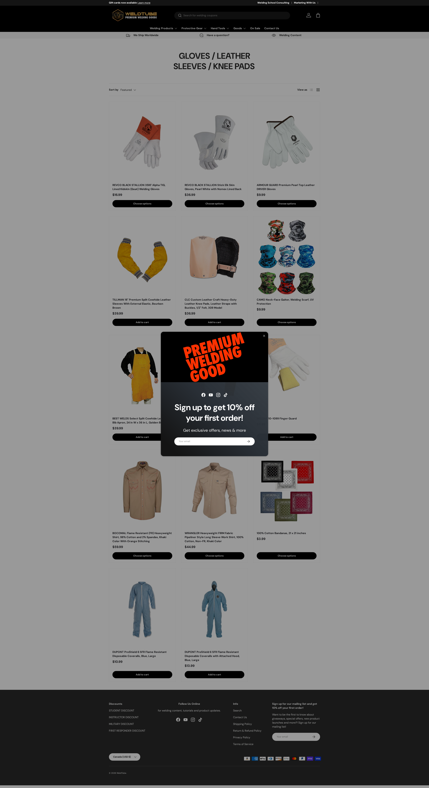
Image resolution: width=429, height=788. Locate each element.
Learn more (144, 2)
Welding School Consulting (273, 2)
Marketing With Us (305, 2)
